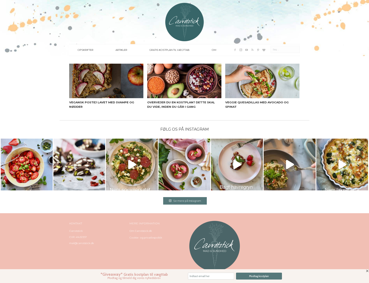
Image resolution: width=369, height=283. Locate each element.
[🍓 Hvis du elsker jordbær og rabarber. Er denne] (237, 164)
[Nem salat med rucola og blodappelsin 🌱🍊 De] (132, 164)
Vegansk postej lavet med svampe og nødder (101, 104)
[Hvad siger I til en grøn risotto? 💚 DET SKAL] (290, 164)
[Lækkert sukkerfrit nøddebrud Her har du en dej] (79, 164)
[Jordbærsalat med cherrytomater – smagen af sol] (27, 164)
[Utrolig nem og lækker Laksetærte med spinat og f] (342, 164)
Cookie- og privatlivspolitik (145, 237)
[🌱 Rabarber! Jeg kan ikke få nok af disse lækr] (184, 164)
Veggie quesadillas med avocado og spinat (257, 104)
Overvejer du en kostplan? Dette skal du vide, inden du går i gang (181, 104)
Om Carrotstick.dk (140, 230)
